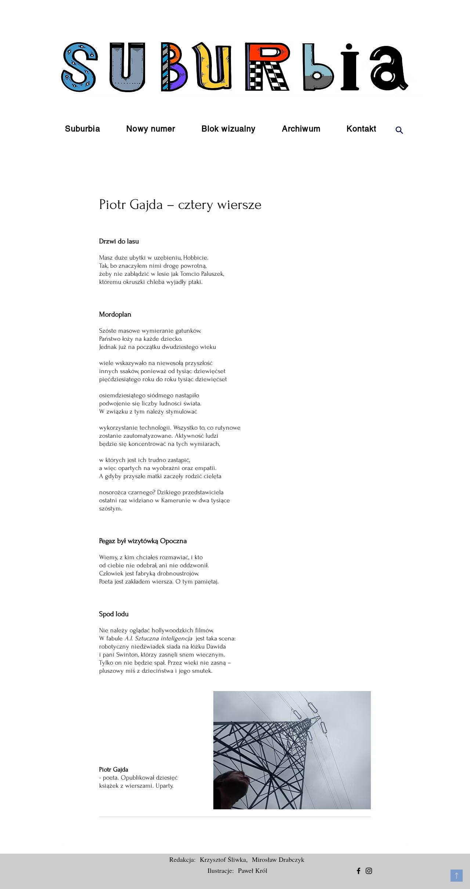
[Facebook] (358, 871)
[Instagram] (369, 871)
